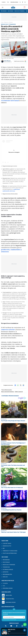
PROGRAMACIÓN (7, 574)
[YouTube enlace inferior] (11, 626)
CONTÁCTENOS (7, 543)
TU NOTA (3, 2)
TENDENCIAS (6, 567)
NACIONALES (10, 11)
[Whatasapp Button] (25, 624)
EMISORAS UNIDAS (14, 2)
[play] (24, 630)
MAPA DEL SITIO (7, 545)
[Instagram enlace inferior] (22, 626)
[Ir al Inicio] (13, 7)
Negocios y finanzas (8, 22)
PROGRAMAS (4, 11)
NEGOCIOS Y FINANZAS (19, 11)
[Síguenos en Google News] (23, 385)
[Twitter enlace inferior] (6, 626)
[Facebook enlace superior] (22, 2)
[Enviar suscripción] (23, 617)
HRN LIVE (5, 576)
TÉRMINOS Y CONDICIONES (10, 550)
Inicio (2, 22)
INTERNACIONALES (8, 569)
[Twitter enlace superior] (20, 2)
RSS (3, 548)
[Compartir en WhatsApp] (18, 385)
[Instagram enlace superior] (25, 2)
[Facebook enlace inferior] (17, 626)
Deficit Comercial (19, 391)
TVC (8, 2)
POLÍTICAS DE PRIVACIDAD (10, 553)
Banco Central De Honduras (7, 391)
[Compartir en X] (20, 385)
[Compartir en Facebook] (15, 385)
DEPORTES (5, 572)
